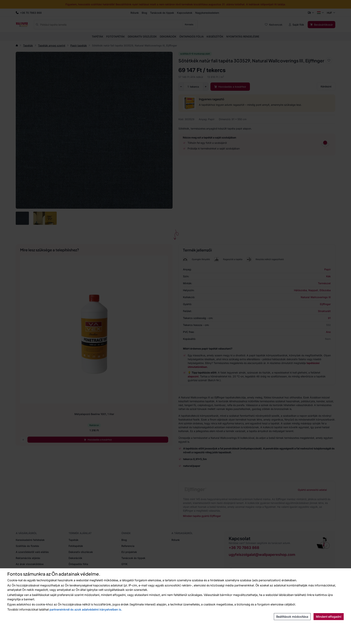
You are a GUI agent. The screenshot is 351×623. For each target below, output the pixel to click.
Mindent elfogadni (328, 616)
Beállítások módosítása (292, 616)
